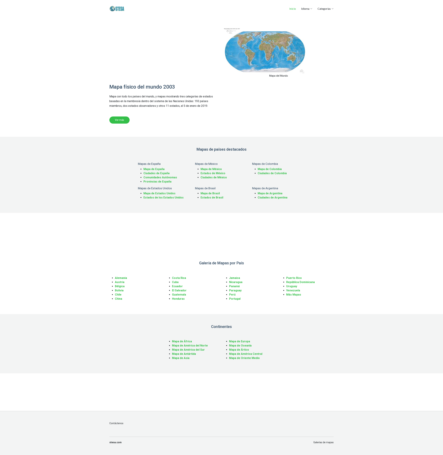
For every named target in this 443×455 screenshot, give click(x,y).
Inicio (292, 8)
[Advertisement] (164, 52)
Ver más (119, 120)
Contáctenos (116, 423)
